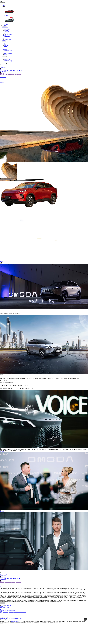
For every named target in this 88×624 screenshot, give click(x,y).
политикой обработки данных (16, 621)
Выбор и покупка (5, 27)
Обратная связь (17, 61)
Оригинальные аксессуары (8, 53)
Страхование (6, 33)
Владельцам (4, 40)
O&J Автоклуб (4, 49)
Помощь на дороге (7, 45)
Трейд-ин (3, 38)
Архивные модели (8, 618)
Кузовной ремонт (6, 43)
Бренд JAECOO (4, 61)
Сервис (1, 610)
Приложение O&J (7, 51)
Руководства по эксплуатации (8, 47)
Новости (5, 57)
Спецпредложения (3, 71)
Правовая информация (10, 61)
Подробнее (2, 261)
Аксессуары (4, 35)
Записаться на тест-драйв (8, 28)
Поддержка (4, 44)
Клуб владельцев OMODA (8, 50)
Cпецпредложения (7, 29)
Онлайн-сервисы (5, 58)
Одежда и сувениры (7, 36)
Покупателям (4, 25)
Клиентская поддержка (7, 48)
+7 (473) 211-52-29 (3, 63)
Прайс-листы (6, 30)
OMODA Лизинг (6, 31)
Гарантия (5, 46)
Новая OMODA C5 (3, 607)
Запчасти (5, 37)
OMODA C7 (8, 607)
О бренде (1, 612)
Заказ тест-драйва (3, 67)
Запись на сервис (3, 78)
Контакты (13, 618)
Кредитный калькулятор (8, 34)
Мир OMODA (4, 55)
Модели (3, 5)
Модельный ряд (2, 618)
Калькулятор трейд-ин (7, 39)
